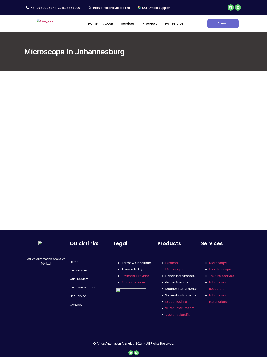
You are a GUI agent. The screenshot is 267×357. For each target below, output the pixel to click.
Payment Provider (135, 276)
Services (128, 23)
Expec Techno (176, 301)
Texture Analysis (221, 276)
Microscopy (218, 263)
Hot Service (174, 23)
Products (149, 23)
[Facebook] (231, 7)
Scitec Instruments (179, 308)
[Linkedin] (238, 7)
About (108, 23)
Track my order (133, 282)
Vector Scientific (178, 314)
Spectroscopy (220, 269)
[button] (109, 23)
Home (93, 23)
